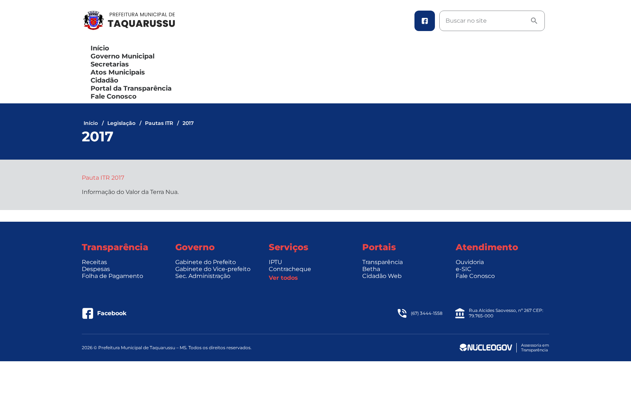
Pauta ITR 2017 (103, 177)
